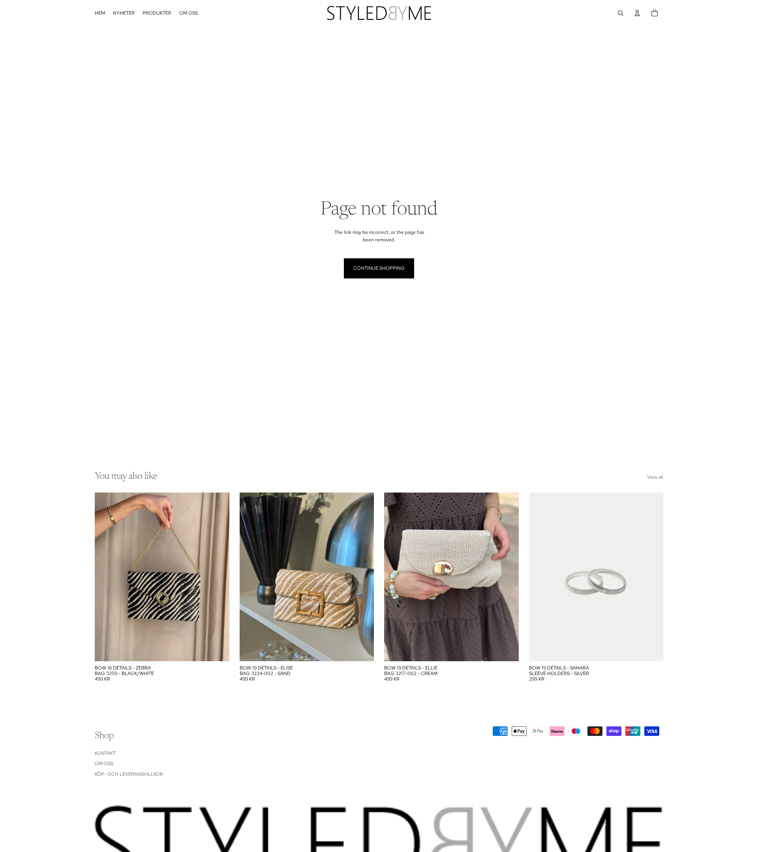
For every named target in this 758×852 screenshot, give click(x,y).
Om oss (104, 763)
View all (655, 477)
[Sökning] (620, 13)
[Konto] (637, 13)
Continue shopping (379, 268)
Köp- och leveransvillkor (129, 774)
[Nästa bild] (362, 576)
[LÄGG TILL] (217, 649)
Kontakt (105, 753)
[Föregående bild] (251, 576)
